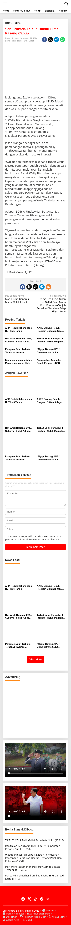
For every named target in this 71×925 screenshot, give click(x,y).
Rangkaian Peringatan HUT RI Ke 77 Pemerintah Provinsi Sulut (32, 847)
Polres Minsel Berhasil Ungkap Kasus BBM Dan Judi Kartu (34, 877)
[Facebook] (22, 287)
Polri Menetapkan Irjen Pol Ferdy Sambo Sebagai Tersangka (33, 868)
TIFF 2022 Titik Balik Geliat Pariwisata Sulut (29, 840)
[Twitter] (29, 287)
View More (35, 659)
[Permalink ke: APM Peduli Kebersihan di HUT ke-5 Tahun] (19, 388)
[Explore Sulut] (36, 3)
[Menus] (5, 4)
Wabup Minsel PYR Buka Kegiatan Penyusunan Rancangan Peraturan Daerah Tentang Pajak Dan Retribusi (33, 858)
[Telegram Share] (56, 39)
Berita (7, 41)
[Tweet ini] (50, 39)
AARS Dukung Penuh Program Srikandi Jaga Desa (49, 330)
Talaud (19, 41)
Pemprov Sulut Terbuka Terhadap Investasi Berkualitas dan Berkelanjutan (17, 351)
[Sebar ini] (44, 39)
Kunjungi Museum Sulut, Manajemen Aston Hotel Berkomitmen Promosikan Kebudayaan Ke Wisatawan (19, 362)
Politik (13, 41)
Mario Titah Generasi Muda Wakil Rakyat (17, 299)
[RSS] (48, 287)
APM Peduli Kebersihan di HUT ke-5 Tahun (19, 329)
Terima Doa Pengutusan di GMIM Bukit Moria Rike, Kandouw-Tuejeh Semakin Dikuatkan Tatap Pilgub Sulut (51, 303)
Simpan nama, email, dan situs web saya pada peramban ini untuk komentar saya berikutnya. (33, 538)
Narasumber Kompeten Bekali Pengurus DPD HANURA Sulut (49, 362)
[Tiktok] (35, 287)
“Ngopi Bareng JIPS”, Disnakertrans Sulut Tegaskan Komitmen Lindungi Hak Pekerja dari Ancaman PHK (51, 351)
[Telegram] (42, 287)
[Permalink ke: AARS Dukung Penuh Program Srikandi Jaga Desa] (51, 388)
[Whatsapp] (62, 39)
